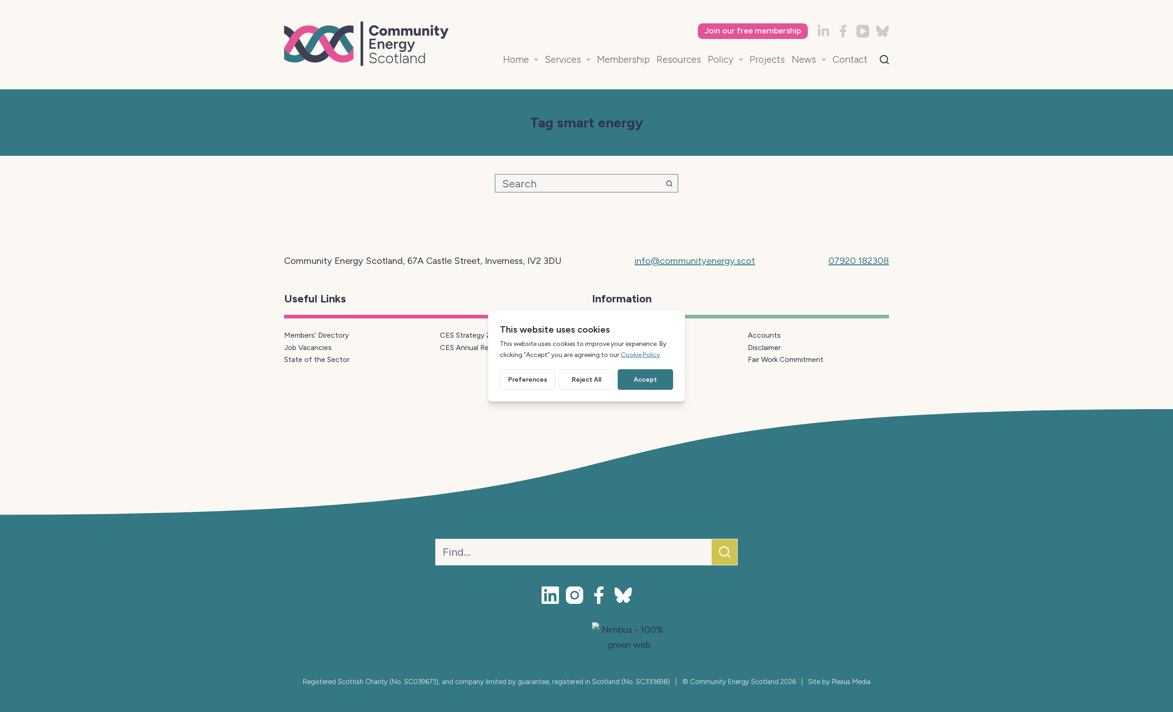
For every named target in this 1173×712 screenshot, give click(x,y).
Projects (767, 59)
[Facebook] (843, 31)
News (804, 59)
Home (516, 59)
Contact (850, 59)
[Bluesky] (882, 31)
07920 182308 (858, 260)
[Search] (884, 59)
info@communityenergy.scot (695, 260)
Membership (623, 59)
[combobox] (577, 183)
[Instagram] (574, 595)
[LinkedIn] (823, 31)
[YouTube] (862, 31)
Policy (721, 59)
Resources (679, 59)
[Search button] (669, 183)
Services (563, 59)
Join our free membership (753, 31)
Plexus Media (851, 682)
